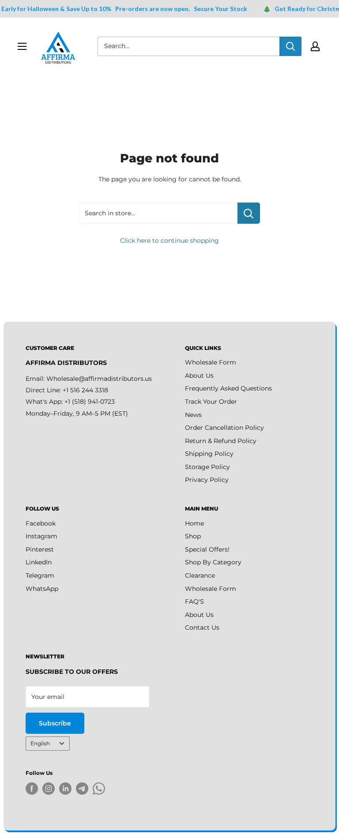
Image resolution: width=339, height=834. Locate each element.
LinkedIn (39, 562)
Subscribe (55, 723)
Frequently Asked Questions (228, 388)
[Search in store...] (248, 213)
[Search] (290, 46)
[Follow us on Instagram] (48, 788)
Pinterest (40, 549)
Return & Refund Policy (220, 441)
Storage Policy (207, 467)
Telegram (40, 575)
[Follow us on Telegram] (82, 790)
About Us (199, 375)
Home (194, 523)
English (40, 743)
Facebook (41, 523)
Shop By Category (213, 562)
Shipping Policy (209, 454)
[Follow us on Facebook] (32, 788)
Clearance (200, 575)
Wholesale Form (210, 362)
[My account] (315, 46)
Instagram (41, 536)
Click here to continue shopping (169, 240)
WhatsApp (42, 589)
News (193, 415)
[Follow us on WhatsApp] (99, 790)
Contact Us (202, 627)
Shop (193, 536)
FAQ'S (194, 601)
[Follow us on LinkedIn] (65, 788)
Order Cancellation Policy (224, 428)
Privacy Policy (207, 480)
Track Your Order (211, 402)
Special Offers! (207, 549)
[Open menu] (22, 46)
